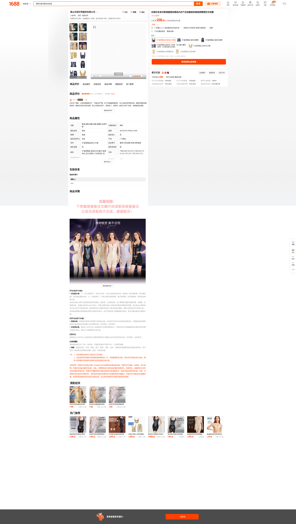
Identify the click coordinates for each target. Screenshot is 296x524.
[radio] (82, 94)
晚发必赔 (170, 31)
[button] (118, 53)
